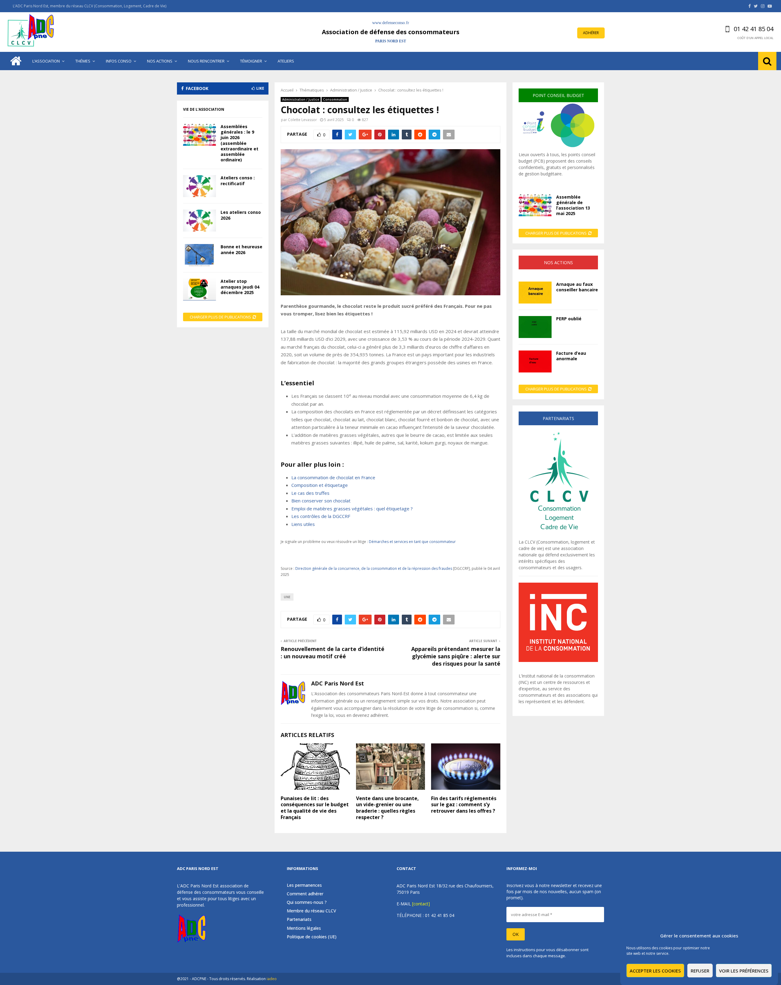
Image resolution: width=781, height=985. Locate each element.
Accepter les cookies (655, 971)
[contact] (421, 904)
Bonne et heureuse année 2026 (241, 249)
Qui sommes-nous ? (307, 902)
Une (287, 597)
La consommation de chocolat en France (333, 477)
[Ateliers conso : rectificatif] (199, 186)
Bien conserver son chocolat (321, 501)
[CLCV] (558, 535)
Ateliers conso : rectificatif (238, 180)
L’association (46, 61)
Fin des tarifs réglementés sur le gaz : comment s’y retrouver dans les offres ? (463, 804)
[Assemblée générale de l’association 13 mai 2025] (535, 205)
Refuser (700, 971)
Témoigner (251, 61)
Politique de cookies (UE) (312, 937)
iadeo (272, 978)
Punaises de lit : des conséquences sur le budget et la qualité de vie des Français (315, 808)
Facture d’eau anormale (571, 355)
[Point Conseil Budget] (558, 148)
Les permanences (304, 885)
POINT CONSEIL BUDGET (558, 95)
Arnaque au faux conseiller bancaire (577, 287)
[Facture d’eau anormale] (535, 361)
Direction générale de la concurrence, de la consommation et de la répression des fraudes (373, 568)
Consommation (335, 99)
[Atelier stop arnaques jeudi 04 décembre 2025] (199, 289)
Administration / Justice (300, 99)
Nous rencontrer (206, 61)
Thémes (82, 61)
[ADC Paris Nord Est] (32, 32)
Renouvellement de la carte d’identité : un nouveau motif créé (332, 652)
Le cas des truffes (310, 493)
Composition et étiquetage (319, 485)
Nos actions (159, 61)
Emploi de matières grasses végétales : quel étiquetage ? (352, 508)
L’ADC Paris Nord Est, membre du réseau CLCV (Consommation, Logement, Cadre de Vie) (89, 6)
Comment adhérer (305, 894)
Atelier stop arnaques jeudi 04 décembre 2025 (240, 286)
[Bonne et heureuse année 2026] (199, 255)
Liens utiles (303, 524)
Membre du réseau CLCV (311, 911)
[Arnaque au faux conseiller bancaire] (535, 293)
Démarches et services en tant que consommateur (412, 541)
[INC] (558, 660)
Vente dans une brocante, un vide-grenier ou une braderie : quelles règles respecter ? (387, 808)
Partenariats (299, 919)
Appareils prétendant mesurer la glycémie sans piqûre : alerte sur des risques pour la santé (455, 656)
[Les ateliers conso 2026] (199, 221)
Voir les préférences (743, 971)
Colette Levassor (302, 119)
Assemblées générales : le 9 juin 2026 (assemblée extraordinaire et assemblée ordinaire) (239, 143)
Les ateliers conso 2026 (241, 215)
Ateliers (286, 61)
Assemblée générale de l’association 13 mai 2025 (573, 205)
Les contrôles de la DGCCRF (320, 516)
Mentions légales (304, 928)
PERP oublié (568, 319)
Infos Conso (118, 61)
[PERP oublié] (535, 327)
